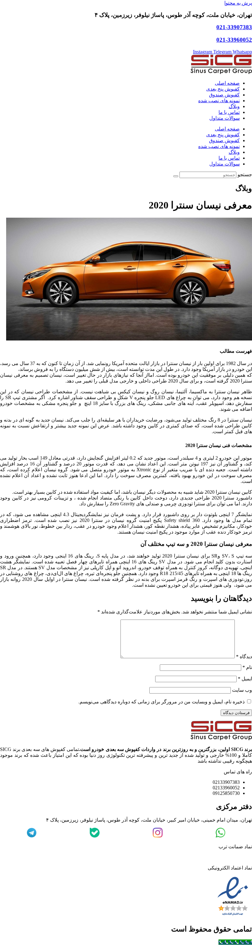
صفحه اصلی (227, 83)
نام (247, 667)
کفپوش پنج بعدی (223, 88)
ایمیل (245, 678)
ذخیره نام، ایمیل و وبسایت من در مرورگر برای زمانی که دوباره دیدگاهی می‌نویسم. (161, 701)
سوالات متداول (224, 118)
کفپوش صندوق (224, 94)
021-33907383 (234, 27)
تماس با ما (229, 112)
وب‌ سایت (242, 690)
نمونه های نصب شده (219, 100)
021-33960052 (234, 40)
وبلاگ (234, 106)
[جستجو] (175, 176)
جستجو (245, 174)
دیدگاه (244, 656)
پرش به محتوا (238, 3)
